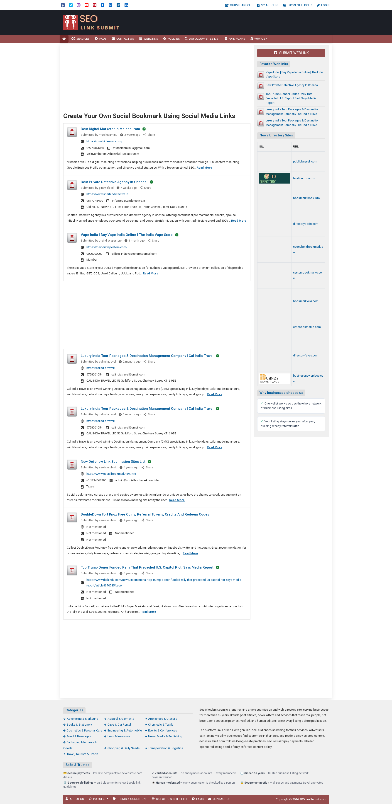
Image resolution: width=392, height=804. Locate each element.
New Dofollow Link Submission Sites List (113, 462)
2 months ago (131, 361)
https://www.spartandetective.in (107, 194)
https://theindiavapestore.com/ (106, 247)
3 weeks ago (132, 134)
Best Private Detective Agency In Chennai (114, 182)
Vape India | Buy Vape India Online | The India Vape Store (127, 235)
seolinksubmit (108, 467)
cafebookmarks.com (307, 327)
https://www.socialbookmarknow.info (111, 473)
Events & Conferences (162, 730)
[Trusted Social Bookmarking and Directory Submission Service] (274, 301)
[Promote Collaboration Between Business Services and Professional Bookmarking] (274, 355)
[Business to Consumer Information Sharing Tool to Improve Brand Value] (274, 198)
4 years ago (131, 467)
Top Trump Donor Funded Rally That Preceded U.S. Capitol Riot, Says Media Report (147, 567)
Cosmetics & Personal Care (84, 730)
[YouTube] (86, 5)
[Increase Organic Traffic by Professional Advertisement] (274, 161)
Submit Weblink (293, 53)
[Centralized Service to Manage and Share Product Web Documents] (274, 327)
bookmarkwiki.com (305, 301)
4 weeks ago (129, 187)
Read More (204, 167)
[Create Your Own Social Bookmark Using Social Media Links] (90, 22)
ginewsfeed (106, 187)
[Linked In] (126, 5)
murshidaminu (108, 134)
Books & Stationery (79, 724)
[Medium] (110, 5)
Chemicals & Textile (160, 724)
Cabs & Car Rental (119, 724)
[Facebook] (63, 5)
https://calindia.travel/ (100, 368)
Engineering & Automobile (125, 730)
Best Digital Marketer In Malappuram (110, 129)
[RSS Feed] (118, 5)
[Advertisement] (236, 22)
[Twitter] (71, 5)
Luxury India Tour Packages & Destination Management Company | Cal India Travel (147, 356)
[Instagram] (79, 5)
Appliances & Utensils (162, 718)
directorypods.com (305, 223)
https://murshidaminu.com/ (104, 141)
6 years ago (131, 573)
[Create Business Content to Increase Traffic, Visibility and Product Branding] (274, 224)
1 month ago (137, 240)
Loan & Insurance (119, 736)
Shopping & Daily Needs (124, 748)
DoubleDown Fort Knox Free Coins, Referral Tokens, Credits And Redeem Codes (145, 514)
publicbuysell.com (305, 161)
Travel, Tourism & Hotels (82, 754)
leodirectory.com (304, 178)
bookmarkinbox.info (306, 198)
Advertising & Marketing (82, 718)
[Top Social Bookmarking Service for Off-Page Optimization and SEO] (274, 275)
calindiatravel (107, 361)
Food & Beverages (79, 736)
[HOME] (64, 39)
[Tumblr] (102, 5)
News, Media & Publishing (165, 736)
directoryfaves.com (305, 355)
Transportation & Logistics (165, 748)
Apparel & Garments (121, 718)
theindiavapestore (110, 240)
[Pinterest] (94, 5)
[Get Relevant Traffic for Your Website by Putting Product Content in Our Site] (274, 178)
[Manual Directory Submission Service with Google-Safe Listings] (274, 249)
